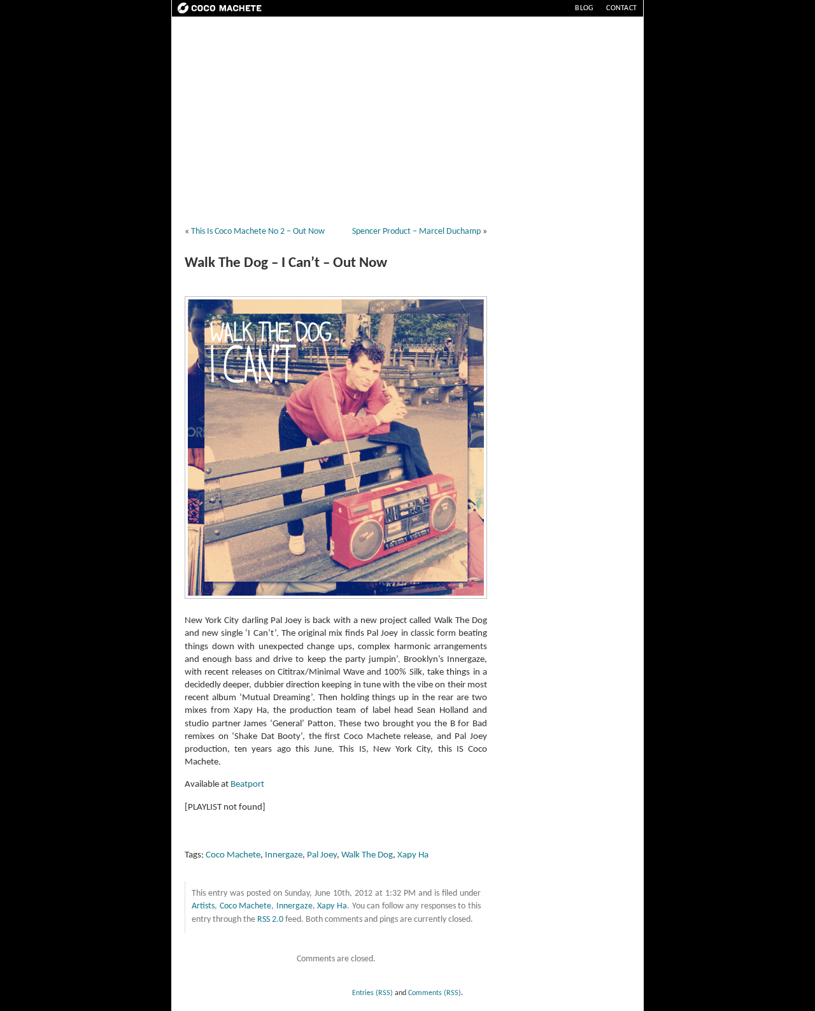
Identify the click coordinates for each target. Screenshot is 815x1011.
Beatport (247, 784)
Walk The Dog (367, 855)
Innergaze (283, 855)
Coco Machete (233, 855)
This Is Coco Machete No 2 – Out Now (258, 231)
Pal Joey (322, 855)
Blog (584, 8)
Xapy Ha (413, 855)
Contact (621, 8)
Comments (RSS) (434, 993)
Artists (203, 906)
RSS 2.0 (270, 919)
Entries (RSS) (372, 993)
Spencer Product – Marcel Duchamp (416, 231)
